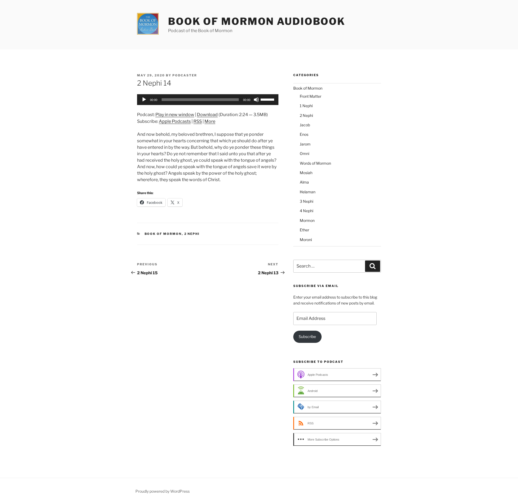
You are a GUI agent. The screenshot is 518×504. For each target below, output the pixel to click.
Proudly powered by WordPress (162, 491)
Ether (304, 230)
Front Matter (310, 96)
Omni (304, 153)
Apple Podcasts (175, 121)
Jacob (305, 125)
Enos (304, 134)
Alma (304, 182)
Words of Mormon (315, 163)
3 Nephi (306, 201)
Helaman (307, 192)
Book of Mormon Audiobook (256, 21)
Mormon (307, 220)
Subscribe (307, 336)
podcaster (184, 75)
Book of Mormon (163, 234)
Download (207, 114)
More (210, 121)
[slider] (268, 99)
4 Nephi (306, 210)
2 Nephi (192, 234)
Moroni (306, 239)
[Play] (144, 99)
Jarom (305, 144)
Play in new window (174, 114)
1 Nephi (306, 105)
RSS (197, 121)
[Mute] (256, 99)
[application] (207, 99)
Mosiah (306, 172)
